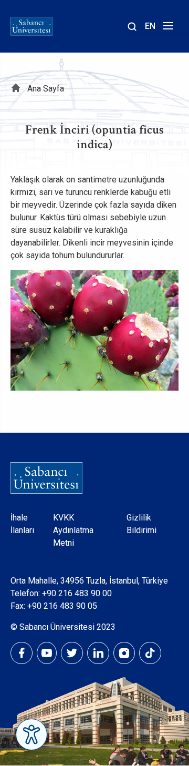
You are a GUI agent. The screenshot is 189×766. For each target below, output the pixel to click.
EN (150, 26)
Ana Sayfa (45, 89)
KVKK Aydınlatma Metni (73, 530)
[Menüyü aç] (166, 28)
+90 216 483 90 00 (77, 593)
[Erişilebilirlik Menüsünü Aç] (31, 734)
